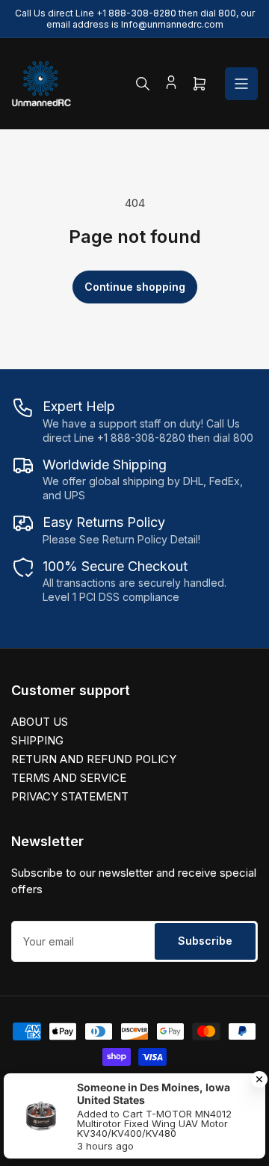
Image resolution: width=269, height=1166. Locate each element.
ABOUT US (39, 722)
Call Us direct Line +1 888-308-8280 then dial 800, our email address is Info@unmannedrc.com (135, 18)
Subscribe (205, 940)
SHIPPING (37, 740)
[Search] (142, 83)
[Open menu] (241, 83)
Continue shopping (134, 286)
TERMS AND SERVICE (68, 778)
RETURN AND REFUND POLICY (93, 759)
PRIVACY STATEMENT (70, 796)
